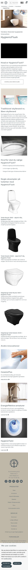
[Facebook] (6, 481)
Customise (6, 566)
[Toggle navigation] (2, 3)
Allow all (6, 563)
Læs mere (4, 450)
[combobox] (15, 2)
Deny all (17, 563)
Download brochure (12, 82)
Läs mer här (4, 415)
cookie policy (8, 558)
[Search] (10, 2)
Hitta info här (4, 379)
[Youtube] (21, 481)
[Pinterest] (13, 481)
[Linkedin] (9, 481)
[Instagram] (17, 481)
